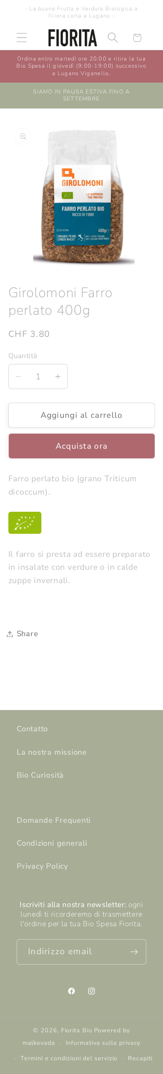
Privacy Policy (42, 866)
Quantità (23, 356)
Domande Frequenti (54, 820)
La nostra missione (52, 752)
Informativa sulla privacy (103, 1043)
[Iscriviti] (134, 952)
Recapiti (140, 1058)
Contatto (32, 729)
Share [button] (27, 634)
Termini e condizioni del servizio (68, 1058)
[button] (21, 38)
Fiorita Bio (76, 1030)
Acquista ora (82, 446)
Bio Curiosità (40, 775)
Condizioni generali (52, 843)
